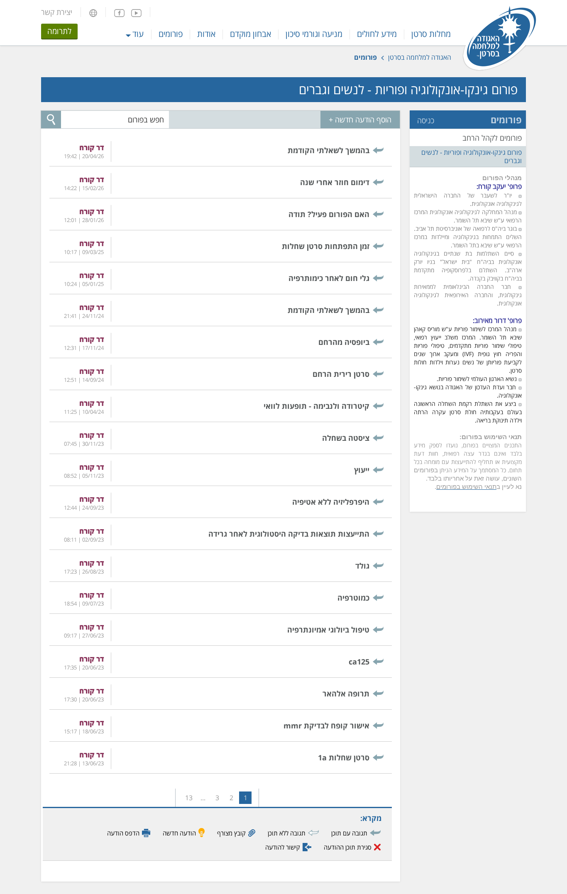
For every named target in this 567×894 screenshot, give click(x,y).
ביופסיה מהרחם (343, 342)
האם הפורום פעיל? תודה (328, 214)
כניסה (425, 120)
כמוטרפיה (353, 598)
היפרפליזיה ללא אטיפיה (330, 502)
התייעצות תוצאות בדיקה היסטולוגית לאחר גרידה (288, 534)
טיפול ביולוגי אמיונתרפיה (328, 629)
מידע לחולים (377, 33)
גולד (362, 566)
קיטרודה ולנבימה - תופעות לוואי (316, 406)
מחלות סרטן (431, 33)
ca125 (359, 661)
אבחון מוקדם (250, 33)
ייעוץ (361, 470)
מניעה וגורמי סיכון (314, 33)
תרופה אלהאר (346, 693)
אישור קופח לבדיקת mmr (326, 725)
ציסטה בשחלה (345, 438)
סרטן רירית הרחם (341, 374)
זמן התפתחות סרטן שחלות (325, 246)
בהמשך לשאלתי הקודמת (328, 150)
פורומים (171, 33)
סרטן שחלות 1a (343, 757)
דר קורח (91, 147)
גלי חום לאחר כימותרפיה (328, 278)
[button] (93, 12)
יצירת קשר (56, 12)
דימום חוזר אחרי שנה (334, 182)
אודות (206, 33)
